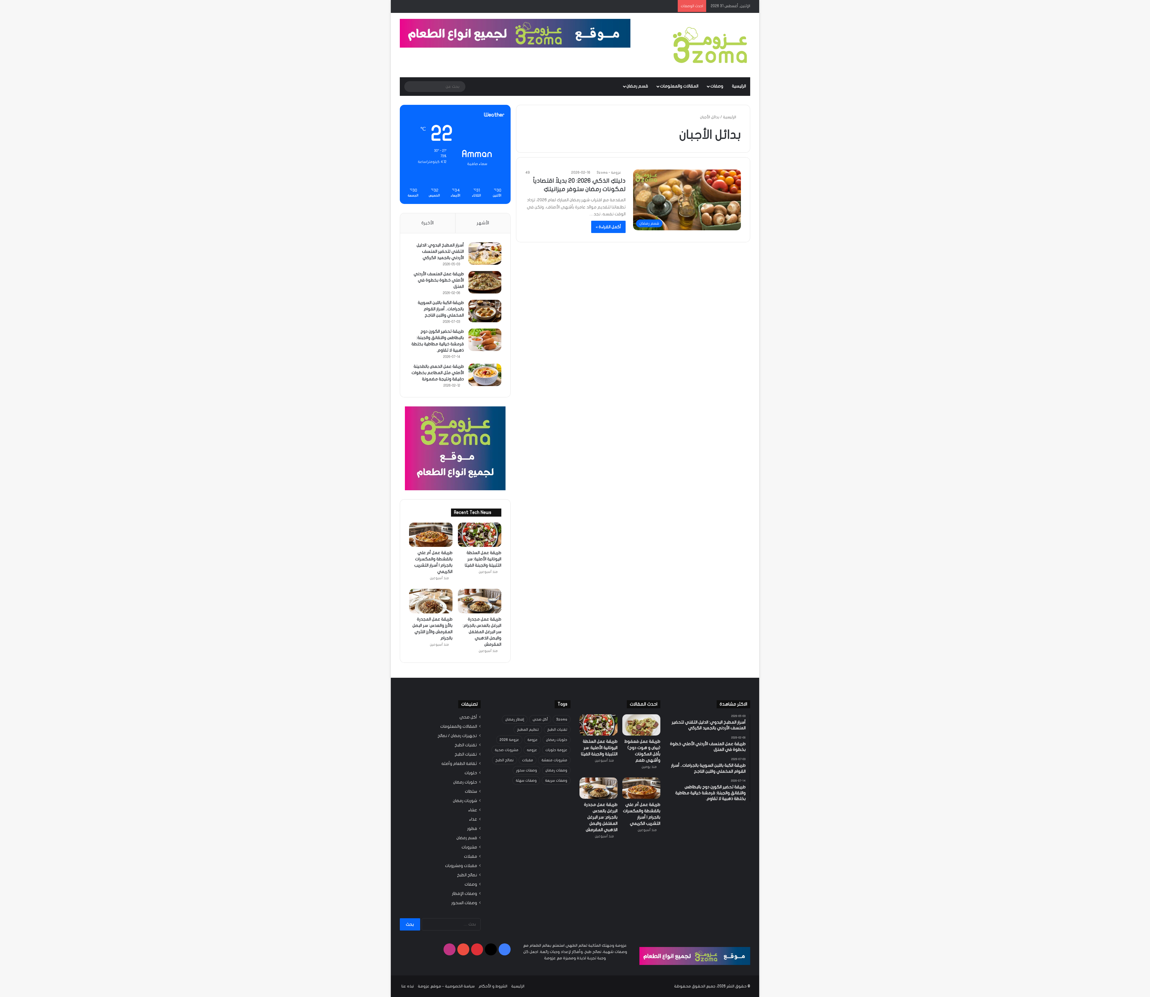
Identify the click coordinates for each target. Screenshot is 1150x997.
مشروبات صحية (506, 750)
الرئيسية (739, 86)
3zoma (561, 719)
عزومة (532, 740)
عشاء (472, 810)
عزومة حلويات (556, 750)
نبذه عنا (407, 986)
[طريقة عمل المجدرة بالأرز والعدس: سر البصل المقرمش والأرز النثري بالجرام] (431, 601)
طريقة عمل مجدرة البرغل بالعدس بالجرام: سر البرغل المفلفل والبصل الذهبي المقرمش (482, 632)
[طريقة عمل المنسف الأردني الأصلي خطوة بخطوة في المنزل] (484, 282)
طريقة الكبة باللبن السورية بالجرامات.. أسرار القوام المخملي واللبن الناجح (441, 308)
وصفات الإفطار (464, 894)
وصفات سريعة (556, 780)
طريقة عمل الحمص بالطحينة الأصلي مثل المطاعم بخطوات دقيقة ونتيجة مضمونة (437, 372)
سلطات (471, 791)
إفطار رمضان (514, 719)
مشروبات (469, 847)
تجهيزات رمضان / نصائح (457, 736)
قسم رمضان (637, 86)
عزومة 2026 (509, 740)
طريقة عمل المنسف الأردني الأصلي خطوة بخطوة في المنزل (439, 280)
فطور (472, 829)
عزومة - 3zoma (609, 172)
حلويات (470, 773)
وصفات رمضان (556, 770)
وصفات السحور (464, 903)
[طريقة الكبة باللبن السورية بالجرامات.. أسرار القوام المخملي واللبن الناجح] (484, 311)
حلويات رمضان (556, 740)
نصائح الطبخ (504, 760)
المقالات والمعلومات (679, 86)
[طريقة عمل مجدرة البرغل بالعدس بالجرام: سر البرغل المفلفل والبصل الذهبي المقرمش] (479, 601)
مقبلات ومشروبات (461, 866)
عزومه (532, 750)
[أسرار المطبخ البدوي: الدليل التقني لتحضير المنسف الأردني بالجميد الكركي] (484, 253)
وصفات (716, 86)
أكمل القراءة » (608, 227)
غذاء (473, 819)
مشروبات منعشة (554, 760)
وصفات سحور (526, 770)
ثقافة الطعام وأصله (459, 764)
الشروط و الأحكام (493, 986)
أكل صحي (540, 719)
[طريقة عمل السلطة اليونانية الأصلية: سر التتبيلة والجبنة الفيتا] (479, 535)
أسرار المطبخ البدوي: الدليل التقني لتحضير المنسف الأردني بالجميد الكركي (440, 251)
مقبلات (527, 760)
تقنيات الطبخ (557, 729)
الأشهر (483, 222)
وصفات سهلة (526, 780)
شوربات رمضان (465, 801)
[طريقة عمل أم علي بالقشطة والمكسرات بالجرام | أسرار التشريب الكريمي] (431, 535)
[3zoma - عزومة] (710, 45)
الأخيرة (427, 222)
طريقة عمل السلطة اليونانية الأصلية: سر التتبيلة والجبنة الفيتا (483, 559)
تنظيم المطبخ (528, 729)
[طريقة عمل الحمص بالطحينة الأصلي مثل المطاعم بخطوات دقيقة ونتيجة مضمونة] (484, 375)
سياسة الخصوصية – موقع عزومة (446, 986)
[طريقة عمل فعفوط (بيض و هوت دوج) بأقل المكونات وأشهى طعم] (641, 725)
